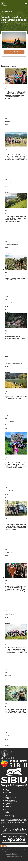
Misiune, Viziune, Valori (11, 808)
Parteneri (7, 811)
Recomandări (8, 803)
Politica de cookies (11, 854)
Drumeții (7, 789)
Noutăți (7, 798)
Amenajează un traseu (11, 801)
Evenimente (8, 792)
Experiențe (8, 794)
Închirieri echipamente (11, 805)
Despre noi (8, 806)
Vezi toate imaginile (14, 52)
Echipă (7, 809)
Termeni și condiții (11, 853)
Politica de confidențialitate (14, 856)
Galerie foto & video (10, 797)
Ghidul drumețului (10, 800)
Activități (7, 791)
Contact (7, 812)
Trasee (7, 788)
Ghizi (6, 795)
